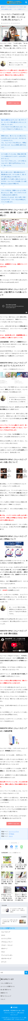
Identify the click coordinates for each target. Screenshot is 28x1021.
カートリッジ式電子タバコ (8, 986)
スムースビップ (5, 932)
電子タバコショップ (6, 996)
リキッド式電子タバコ (14, 852)
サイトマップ (14, 1014)
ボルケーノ (4, 948)
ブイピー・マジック (7, 945)
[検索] (26, 972)
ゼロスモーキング (6, 958)
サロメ (3, 952)
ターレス (3, 962)
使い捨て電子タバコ (6, 989)
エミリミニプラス (14, 831)
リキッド (3, 999)
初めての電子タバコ (6, 120)
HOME (15, 1007)
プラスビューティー (7, 942)
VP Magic (11, 834)
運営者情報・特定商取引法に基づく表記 (14, 1010)
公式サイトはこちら (13, 103)
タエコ (11, 836)
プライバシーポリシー (10, 1012)
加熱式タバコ (4, 992)
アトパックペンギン (7, 955)
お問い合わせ (20, 1012)
